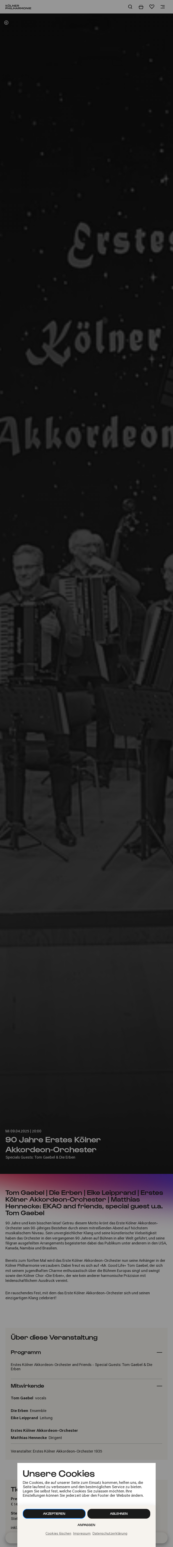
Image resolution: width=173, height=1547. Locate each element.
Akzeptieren (54, 1513)
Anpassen (86, 1525)
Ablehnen (119, 1513)
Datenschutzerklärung (109, 1534)
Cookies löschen (58, 1534)
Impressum (82, 1534)
